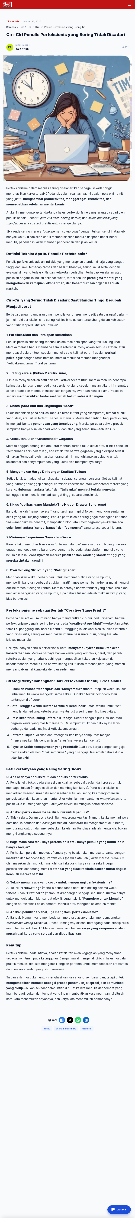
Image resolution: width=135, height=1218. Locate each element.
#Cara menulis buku (66, 1028)
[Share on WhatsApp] (78, 1020)
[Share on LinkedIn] (86, 1020)
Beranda (11, 27)
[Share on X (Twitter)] (70, 1020)
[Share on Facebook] (62, 1020)
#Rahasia (86, 1028)
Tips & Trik (25, 27)
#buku (47, 1028)
